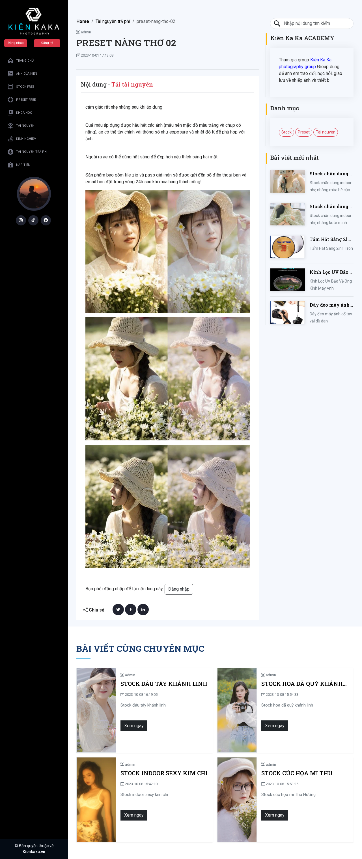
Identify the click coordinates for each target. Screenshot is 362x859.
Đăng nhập (16, 43)
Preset (304, 132)
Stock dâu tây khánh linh (163, 683)
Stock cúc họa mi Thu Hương (297, 773)
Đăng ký (47, 43)
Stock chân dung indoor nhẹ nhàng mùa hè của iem (330, 174)
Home (82, 21)
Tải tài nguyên (132, 84)
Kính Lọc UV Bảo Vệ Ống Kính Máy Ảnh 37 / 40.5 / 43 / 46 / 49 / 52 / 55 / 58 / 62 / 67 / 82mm (331, 272)
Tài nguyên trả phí (113, 21)
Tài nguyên (325, 132)
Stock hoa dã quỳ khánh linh (302, 683)
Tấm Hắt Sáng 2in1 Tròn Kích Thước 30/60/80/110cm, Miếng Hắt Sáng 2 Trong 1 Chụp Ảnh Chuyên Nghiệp (331, 239)
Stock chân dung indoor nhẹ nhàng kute (330, 206)
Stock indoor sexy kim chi (164, 773)
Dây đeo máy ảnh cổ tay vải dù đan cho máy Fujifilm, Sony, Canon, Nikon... (330, 305)
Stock (286, 132)
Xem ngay (134, 725)
